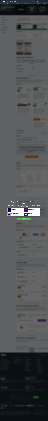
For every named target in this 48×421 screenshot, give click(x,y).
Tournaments (41, 3)
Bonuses (19, 3)
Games (15, 3)
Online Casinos (10, 3)
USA (5, 3)
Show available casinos (25, 218)
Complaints (27, 3)
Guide (23, 3)
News (46, 3)
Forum (32, 3)
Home (2, 3)
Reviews (36, 3)
